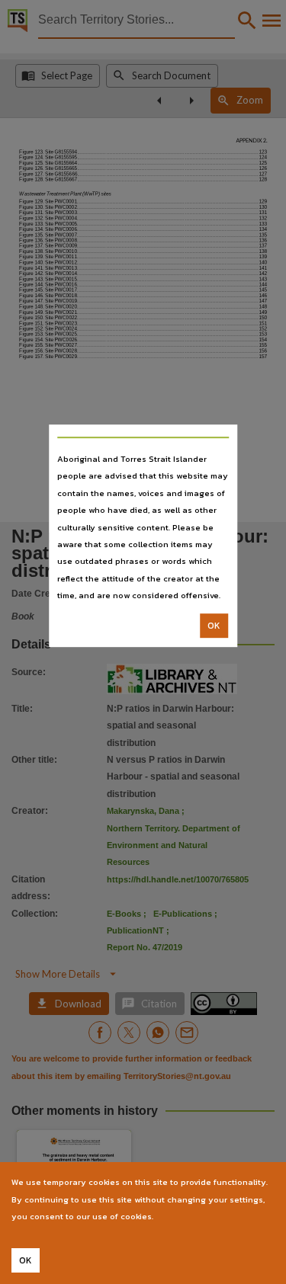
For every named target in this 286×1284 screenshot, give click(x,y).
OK (213, 625)
